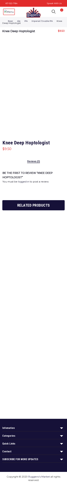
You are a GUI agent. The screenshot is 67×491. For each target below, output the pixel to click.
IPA (26, 21)
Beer (10, 21)
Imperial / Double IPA (42, 21)
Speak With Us (54, 3)
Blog (53, 486)
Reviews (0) (33, 161)
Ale (18, 21)
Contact (42, 486)
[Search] (53, 12)
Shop (17, 486)
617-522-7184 (11, 3)
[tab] (33, 161)
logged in (23, 181)
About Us (29, 486)
